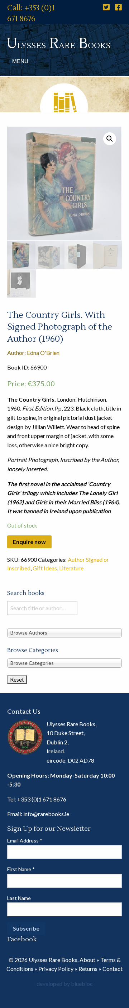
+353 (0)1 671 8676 (41, 799)
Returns (87, 968)
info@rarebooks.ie (46, 813)
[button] (109, 138)
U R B (58, 44)
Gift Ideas (45, 568)
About (87, 959)
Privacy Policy (55, 968)
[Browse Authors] (64, 632)
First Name (21, 869)
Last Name (19, 898)
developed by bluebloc (65, 983)
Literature (71, 568)
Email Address (24, 841)
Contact (112, 968)
